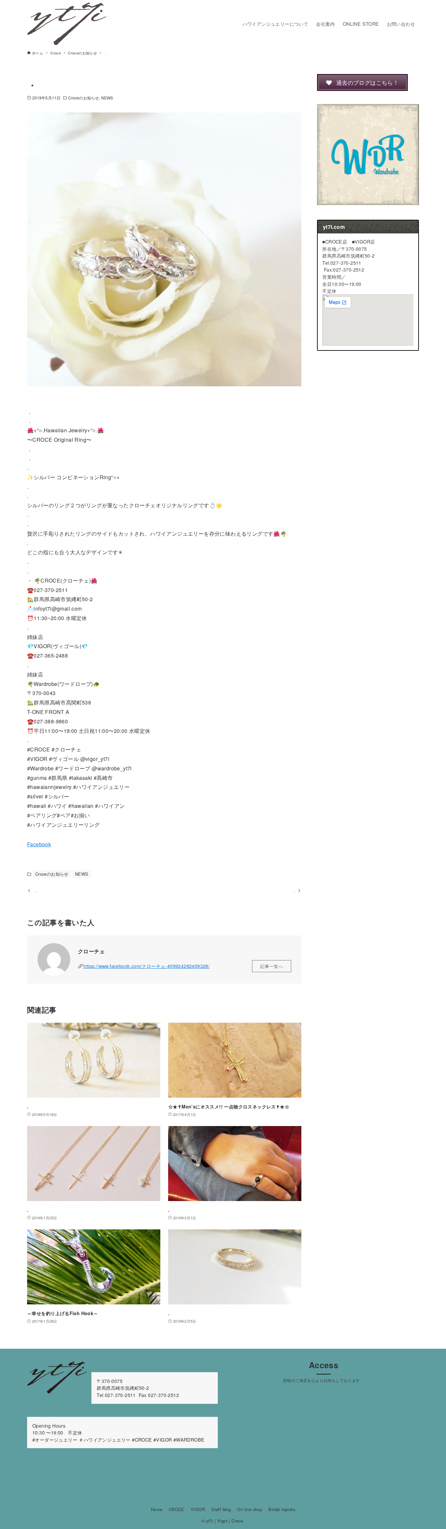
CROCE (176, 1509)
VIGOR (198, 1509)
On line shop (249, 1509)
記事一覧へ (271, 966)
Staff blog (221, 1509)
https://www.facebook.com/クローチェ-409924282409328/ (146, 965)
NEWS (107, 97)
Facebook (39, 844)
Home (157, 1509)
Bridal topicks (281, 1509)
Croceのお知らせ (83, 97)
